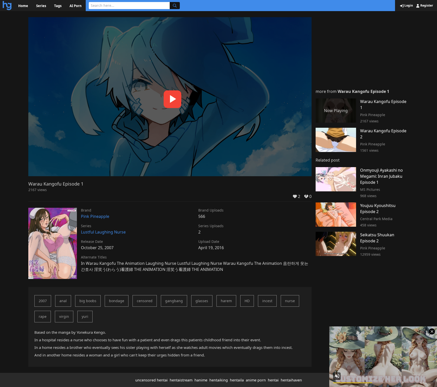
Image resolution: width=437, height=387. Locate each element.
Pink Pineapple (95, 216)
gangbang (174, 300)
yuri (85, 316)
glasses (201, 300)
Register (426, 6)
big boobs (87, 300)
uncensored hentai (151, 380)
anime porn (256, 380)
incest (267, 300)
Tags (57, 6)
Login (408, 6)
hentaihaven (291, 380)
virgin (64, 316)
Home (23, 6)
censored (144, 300)
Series (41, 6)
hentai (273, 380)
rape (43, 316)
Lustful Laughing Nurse (103, 232)
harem (226, 300)
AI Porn (76, 6)
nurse (290, 300)
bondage (116, 300)
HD (247, 300)
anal (63, 300)
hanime (200, 380)
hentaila (237, 380)
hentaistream (181, 380)
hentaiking (218, 380)
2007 (43, 300)
